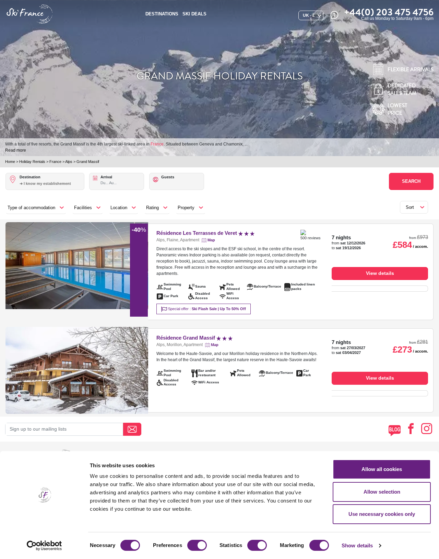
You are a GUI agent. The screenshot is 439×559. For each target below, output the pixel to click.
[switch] (197, 545)
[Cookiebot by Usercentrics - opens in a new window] (44, 546)
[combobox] (52, 187)
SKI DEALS (194, 13)
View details (380, 273)
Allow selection (382, 492)
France (157, 144)
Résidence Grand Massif (186, 338)
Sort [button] (410, 207)
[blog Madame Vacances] (395, 430)
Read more (15, 150)
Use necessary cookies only (381, 514)
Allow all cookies (381, 469)
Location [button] (118, 207)
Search (411, 181)
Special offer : (206, 309)
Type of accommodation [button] (31, 207)
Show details (357, 545)
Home (10, 162)
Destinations (161, 13)
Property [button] (186, 207)
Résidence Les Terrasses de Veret (197, 233)
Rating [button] (152, 207)
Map (211, 240)
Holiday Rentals (32, 162)
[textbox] (52, 183)
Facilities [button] (83, 207)
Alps (68, 162)
